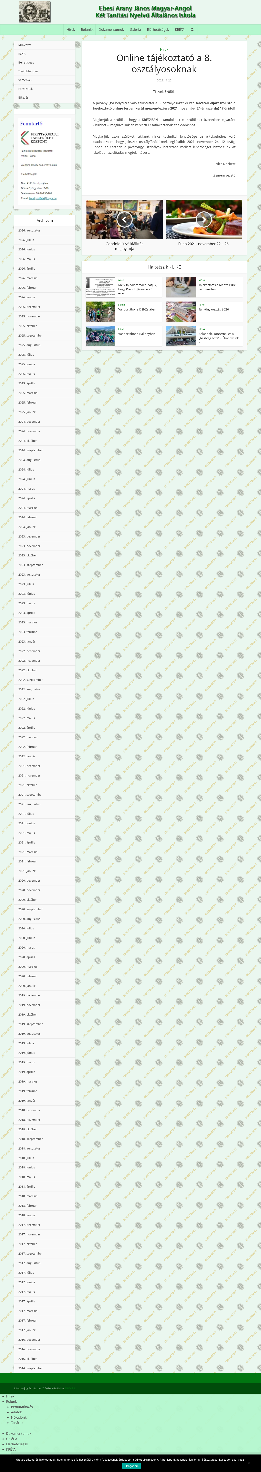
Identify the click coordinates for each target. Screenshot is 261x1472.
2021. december (29, 766)
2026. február (27, 288)
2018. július (26, 1158)
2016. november (29, 1349)
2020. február (27, 976)
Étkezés (23, 97)
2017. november (29, 1234)
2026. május (26, 259)
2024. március (28, 508)
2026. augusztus (29, 230)
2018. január (26, 1215)
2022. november (29, 661)
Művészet (24, 45)
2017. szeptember (30, 1253)
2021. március (28, 852)
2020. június (26, 938)
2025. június (26, 364)
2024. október (27, 441)
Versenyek (25, 80)
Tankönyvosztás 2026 (214, 309)
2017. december (29, 1225)
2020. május (26, 947)
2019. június (26, 1053)
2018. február (27, 1206)
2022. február (27, 747)
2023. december (29, 536)
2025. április (26, 383)
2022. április (26, 727)
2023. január (26, 641)
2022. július (26, 699)
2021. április (26, 842)
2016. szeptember (30, 1368)
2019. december (29, 995)
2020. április (26, 957)
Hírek (71, 29)
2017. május (26, 1292)
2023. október (27, 555)
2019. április (26, 1072)
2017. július (26, 1273)
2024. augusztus (29, 460)
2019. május (26, 1062)
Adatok (16, 1412)
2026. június (26, 249)
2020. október (27, 900)
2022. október (27, 670)
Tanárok (17, 1422)
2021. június (26, 823)
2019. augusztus (29, 1033)
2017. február (27, 1320)
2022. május (26, 718)
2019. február (27, 1091)
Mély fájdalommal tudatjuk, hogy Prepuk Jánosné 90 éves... (137, 289)
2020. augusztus (29, 919)
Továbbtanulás (28, 71)
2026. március (28, 278)
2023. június (26, 594)
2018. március (28, 1196)
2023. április (26, 613)
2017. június (26, 1282)
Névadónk (19, 1417)
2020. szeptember (30, 909)
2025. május (26, 374)
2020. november (29, 890)
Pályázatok (25, 89)
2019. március (28, 1081)
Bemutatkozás (22, 1407)
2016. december (29, 1339)
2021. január (26, 871)
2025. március (28, 393)
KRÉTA (179, 29)
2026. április (26, 268)
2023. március (28, 622)
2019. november (29, 1005)
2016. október (27, 1359)
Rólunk (86, 29)
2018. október (27, 1129)
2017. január (26, 1330)
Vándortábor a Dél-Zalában (137, 309)
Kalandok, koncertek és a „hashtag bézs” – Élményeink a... (219, 338)
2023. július (26, 584)
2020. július (26, 928)
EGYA (21, 54)
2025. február (27, 402)
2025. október (27, 326)
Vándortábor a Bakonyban (136, 334)
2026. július (26, 240)
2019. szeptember (30, 1024)
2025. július (26, 354)
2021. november (29, 775)
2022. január (26, 756)
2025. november (29, 316)
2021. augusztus (29, 804)
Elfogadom (131, 1466)
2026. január (26, 297)
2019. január (26, 1100)
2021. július (26, 814)
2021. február (27, 861)
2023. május (26, 603)
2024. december (29, 421)
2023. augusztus (29, 574)
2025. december (29, 307)
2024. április (26, 498)
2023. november (29, 546)
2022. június (26, 708)
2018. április (26, 1186)
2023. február (27, 632)
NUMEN (70, 1388)
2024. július (26, 469)
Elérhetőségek (158, 29)
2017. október (27, 1244)
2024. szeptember (30, 450)
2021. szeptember (30, 794)
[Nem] (249, 1463)
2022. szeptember (30, 680)
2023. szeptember (30, 565)
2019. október (27, 1014)
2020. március (28, 967)
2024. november (29, 431)
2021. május (26, 833)
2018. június (26, 1167)
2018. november (29, 1120)
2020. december (29, 880)
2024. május (26, 488)
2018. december (29, 1110)
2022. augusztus (29, 689)
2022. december (29, 651)
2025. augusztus (29, 345)
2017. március (28, 1311)
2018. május (26, 1177)
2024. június (26, 479)
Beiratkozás (26, 62)
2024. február (27, 517)
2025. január (26, 412)
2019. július (26, 1043)
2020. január (26, 986)
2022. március (28, 737)
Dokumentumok (111, 29)
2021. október (27, 785)
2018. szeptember (30, 1139)
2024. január (26, 527)
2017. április (26, 1301)
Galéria (135, 29)
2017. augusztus (29, 1263)
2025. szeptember (30, 335)
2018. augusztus (29, 1148)
